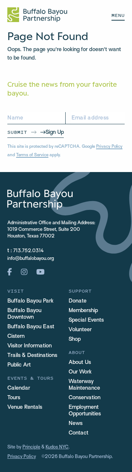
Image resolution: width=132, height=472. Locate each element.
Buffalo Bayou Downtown (24, 314)
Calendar (18, 388)
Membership (83, 310)
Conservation (84, 397)
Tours (13, 397)
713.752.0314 (28, 251)
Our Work (80, 372)
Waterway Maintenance (84, 385)
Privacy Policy (109, 146)
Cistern (16, 336)
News (75, 423)
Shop (75, 339)
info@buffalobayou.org (30, 259)
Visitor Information (29, 345)
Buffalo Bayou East (30, 326)
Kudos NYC (57, 447)
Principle (31, 447)
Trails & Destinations (32, 355)
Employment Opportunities (85, 410)
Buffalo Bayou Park (30, 301)
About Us (80, 362)
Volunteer (80, 329)
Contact (78, 433)
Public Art (19, 365)
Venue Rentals (24, 407)
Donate (78, 301)
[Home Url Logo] (37, 14)
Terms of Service (32, 155)
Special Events (86, 320)
